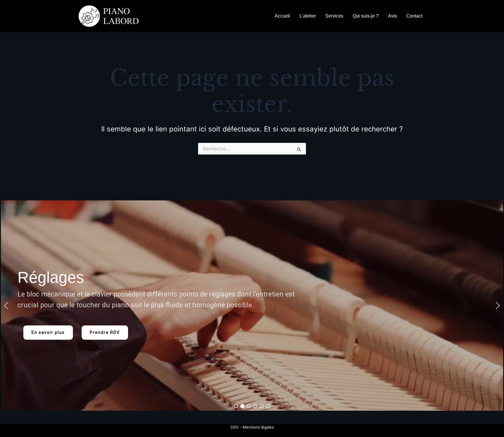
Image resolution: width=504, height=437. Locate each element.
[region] (252, 305)
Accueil (282, 15)
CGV (234, 427)
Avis (392, 15)
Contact (414, 15)
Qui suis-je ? (366, 15)
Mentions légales (258, 427)
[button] (6, 305)
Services (334, 15)
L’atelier (308, 15)
